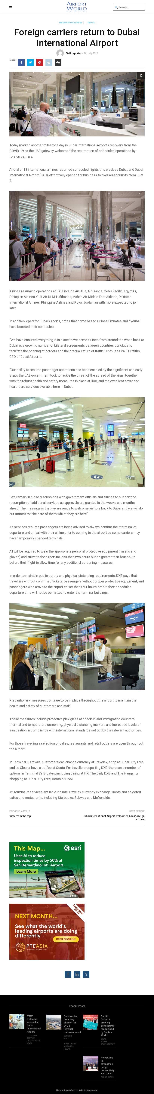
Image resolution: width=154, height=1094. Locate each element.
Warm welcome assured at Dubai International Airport (34, 1023)
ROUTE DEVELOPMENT (108, 1043)
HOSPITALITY (34, 1041)
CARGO (104, 1077)
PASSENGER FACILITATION (70, 23)
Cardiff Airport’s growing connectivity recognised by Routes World (107, 1026)
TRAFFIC (91, 23)
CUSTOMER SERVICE (32, 1036)
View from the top (20, 816)
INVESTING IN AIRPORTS (70, 1045)
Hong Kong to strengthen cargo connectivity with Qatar (107, 1065)
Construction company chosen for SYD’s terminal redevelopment (71, 1024)
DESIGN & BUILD (68, 1037)
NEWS (29, 1043)
